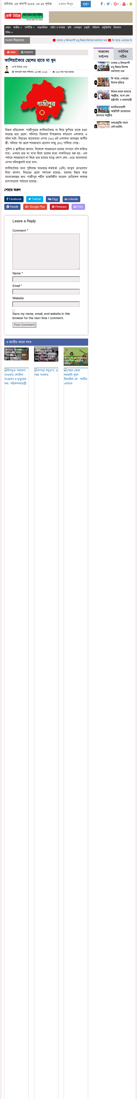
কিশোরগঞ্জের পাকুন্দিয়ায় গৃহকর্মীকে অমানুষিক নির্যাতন (76, 361)
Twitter (36, 199)
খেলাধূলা (78, 27)
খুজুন (86, 4)
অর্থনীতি (29, 27)
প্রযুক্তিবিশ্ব (106, 27)
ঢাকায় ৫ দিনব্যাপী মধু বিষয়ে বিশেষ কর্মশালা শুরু (76, 40)
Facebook (14, 199)
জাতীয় (16, 27)
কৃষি (69, 27)
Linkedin (72, 199)
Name (17, 273)
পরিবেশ (95, 27)
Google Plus (37, 207)
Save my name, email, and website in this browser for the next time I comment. (41, 316)
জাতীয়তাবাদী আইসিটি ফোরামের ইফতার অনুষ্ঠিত (113, 111)
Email (17, 286)
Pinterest (60, 207)
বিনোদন (117, 27)
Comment (20, 230)
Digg (54, 199)
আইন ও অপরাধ (57, 27)
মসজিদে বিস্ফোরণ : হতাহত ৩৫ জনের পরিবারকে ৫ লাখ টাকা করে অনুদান (15, 353)
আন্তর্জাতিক (42, 27)
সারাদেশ (28, 52)
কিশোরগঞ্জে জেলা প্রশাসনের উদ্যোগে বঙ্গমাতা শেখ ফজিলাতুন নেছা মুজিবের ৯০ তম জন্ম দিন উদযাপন (46, 354)
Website (18, 298)
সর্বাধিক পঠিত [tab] (123, 54)
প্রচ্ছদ (8, 27)
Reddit (13, 207)
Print (79, 207)
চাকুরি (87, 27)
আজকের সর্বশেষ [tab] (103, 54)
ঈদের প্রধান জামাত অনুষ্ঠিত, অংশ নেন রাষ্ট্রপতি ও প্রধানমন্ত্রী (121, 96)
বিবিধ (8, 32)
